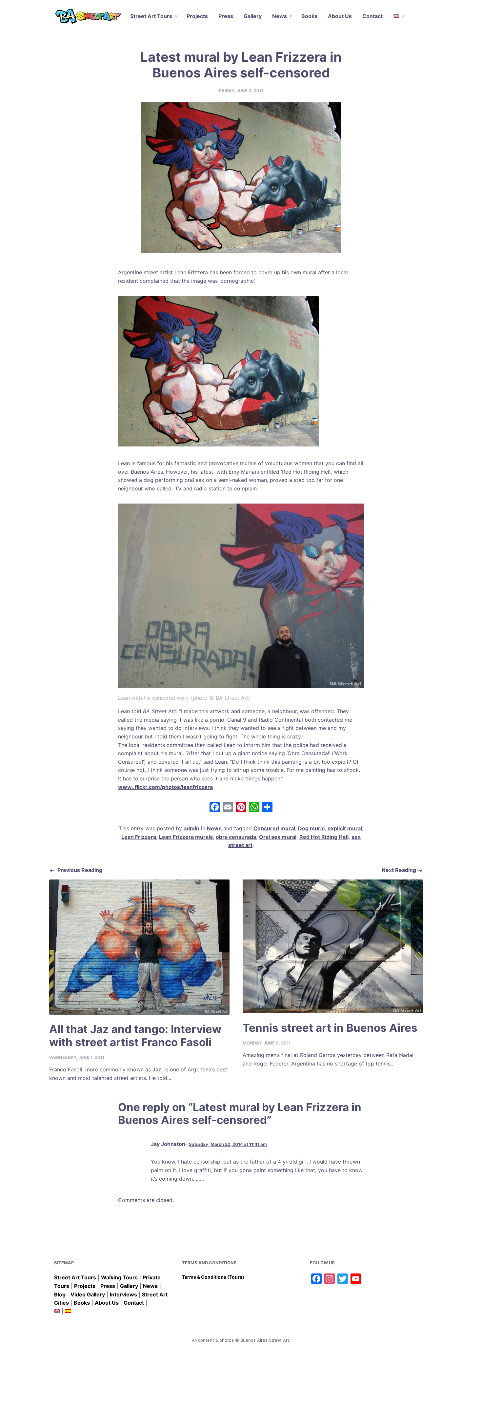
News (279, 16)
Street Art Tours (151, 16)
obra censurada (236, 837)
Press (225, 16)
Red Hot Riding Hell (324, 837)
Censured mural (274, 828)
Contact (372, 16)
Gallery (253, 16)
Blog (60, 1294)
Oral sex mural (277, 837)
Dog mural (311, 828)
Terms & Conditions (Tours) (213, 1277)
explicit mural (345, 828)
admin (191, 828)
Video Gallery (87, 1294)
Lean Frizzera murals (186, 837)
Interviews (123, 1294)
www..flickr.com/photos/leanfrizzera (165, 787)
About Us (340, 16)
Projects (197, 16)
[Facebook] (214, 808)
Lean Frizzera (138, 837)
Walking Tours (119, 1277)
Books (309, 16)
